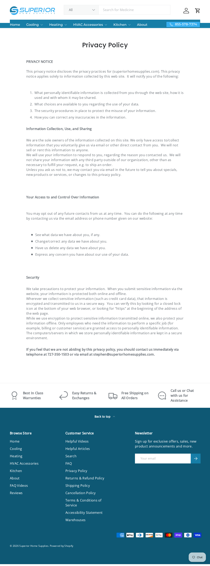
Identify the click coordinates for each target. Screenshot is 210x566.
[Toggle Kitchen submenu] (129, 24)
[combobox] (117, 10)
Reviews (16, 493)
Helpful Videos (77, 441)
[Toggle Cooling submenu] (41, 24)
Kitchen (120, 25)
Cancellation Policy (80, 493)
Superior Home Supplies (33, 546)
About (142, 25)
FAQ (68, 463)
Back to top (103, 416)
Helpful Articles (77, 448)
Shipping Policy (77, 485)
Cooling (32, 25)
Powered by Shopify (61, 546)
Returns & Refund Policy (84, 478)
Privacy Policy (76, 471)
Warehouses (75, 520)
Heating (56, 25)
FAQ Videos (19, 485)
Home (15, 25)
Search (70, 456)
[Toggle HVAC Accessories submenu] (105, 24)
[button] (197, 10)
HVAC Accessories (88, 25)
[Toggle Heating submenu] (65, 24)
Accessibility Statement (84, 512)
